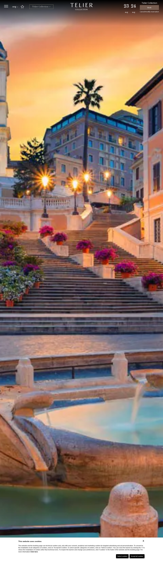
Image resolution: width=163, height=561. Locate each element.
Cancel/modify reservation (149, 12)
